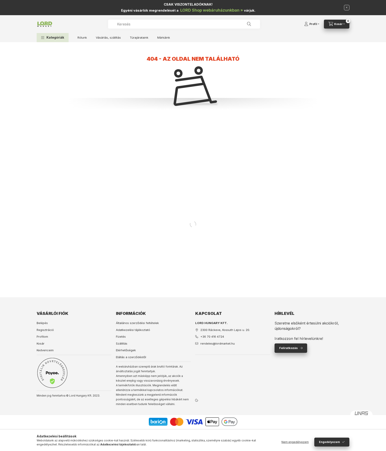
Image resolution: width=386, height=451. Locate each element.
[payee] (52, 372)
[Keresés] (249, 24)
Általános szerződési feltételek (137, 323)
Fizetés (121, 336)
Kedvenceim (45, 350)
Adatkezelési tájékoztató (133, 330)
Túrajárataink (139, 37)
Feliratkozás (288, 348)
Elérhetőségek (126, 350)
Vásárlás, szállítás (108, 37)
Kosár (40, 343)
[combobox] (184, 24)
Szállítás (121, 343)
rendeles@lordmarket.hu (217, 343)
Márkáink (163, 37)
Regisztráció (45, 330)
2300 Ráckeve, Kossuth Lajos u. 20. (225, 330)
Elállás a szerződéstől (131, 357)
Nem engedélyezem (295, 442)
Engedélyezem (329, 442)
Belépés (42, 323)
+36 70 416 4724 (212, 336)
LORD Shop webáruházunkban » (211, 10)
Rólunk (82, 37)
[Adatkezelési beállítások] (196, 400)
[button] (53, 37)
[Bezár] (346, 7)
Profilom (42, 336)
